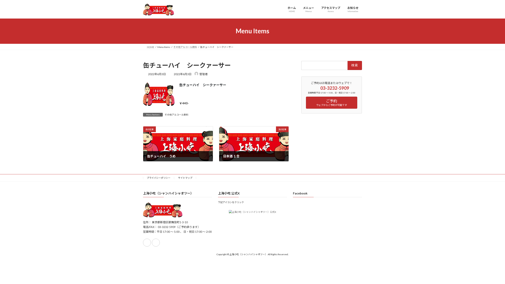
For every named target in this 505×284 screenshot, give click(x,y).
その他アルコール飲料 (176, 114)
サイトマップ (185, 177)
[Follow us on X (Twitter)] (156, 243)
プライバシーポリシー (158, 177)
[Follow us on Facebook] (147, 243)
